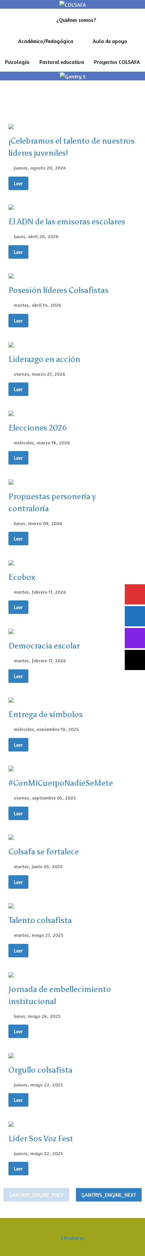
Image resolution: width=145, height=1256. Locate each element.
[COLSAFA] (72, 4)
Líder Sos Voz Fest (40, 1138)
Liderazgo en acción (44, 359)
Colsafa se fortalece (43, 851)
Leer (18, 183)
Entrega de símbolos (45, 714)
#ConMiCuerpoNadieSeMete (60, 783)
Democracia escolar (44, 646)
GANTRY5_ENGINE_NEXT (108, 1194)
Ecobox (21, 577)
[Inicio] (43, 19)
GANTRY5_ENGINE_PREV (36, 1194)
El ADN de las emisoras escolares (66, 221)
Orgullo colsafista (40, 1070)
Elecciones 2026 (37, 428)
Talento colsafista (40, 920)
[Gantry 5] (73, 75)
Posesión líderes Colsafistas (58, 290)
